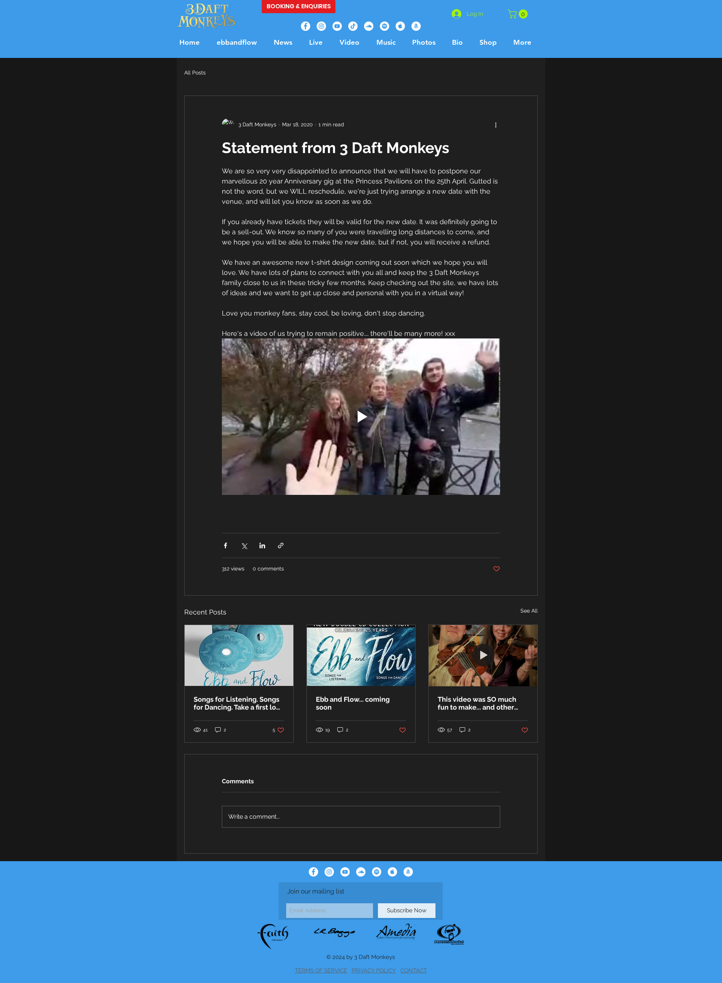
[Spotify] (384, 26)
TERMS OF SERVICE (321, 970)
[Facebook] (305, 26)
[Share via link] (280, 545)
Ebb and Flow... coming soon (353, 703)
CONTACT (413, 970)
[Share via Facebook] (225, 545)
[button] (519, 13)
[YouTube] (337, 26)
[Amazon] (416, 26)
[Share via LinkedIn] (262, 545)
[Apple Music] (400, 26)
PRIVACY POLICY (374, 970)
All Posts (195, 73)
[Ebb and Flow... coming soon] (361, 655)
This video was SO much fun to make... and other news (477, 703)
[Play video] (361, 416)
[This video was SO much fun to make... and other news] (483, 655)
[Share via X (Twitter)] (243, 545)
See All (529, 611)
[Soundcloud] (368, 26)
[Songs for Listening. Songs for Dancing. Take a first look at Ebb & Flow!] (239, 655)
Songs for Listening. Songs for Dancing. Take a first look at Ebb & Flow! (239, 703)
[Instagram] (321, 26)
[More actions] (495, 124)
